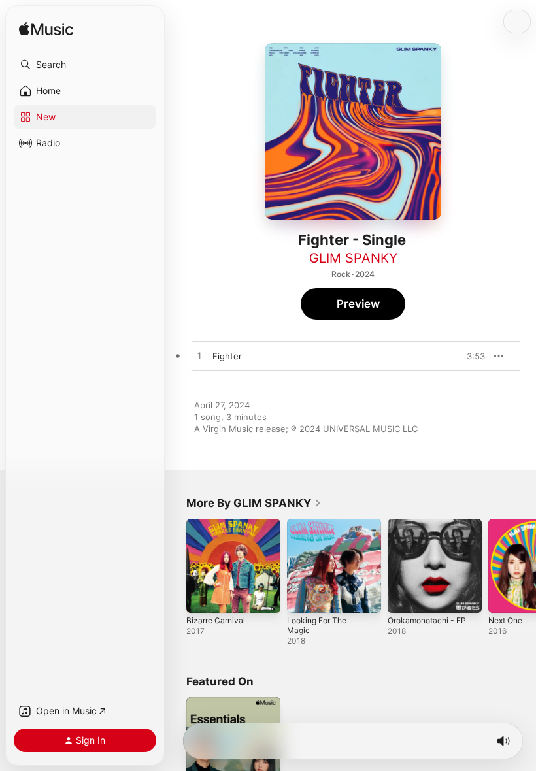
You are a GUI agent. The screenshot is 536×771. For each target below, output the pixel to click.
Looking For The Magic (316, 625)
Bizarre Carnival (215, 620)
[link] (254, 503)
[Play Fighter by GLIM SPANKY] (199, 356)
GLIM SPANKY (353, 258)
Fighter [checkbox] (227, 356)
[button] (85, 65)
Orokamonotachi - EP (427, 620)
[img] (46, 29)
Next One (505, 620)
